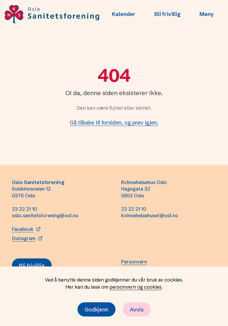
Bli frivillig (167, 14)
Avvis (137, 309)
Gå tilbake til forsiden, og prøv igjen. (114, 122)
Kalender (123, 14)
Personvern (134, 262)
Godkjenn (96, 309)
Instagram (24, 238)
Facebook (23, 229)
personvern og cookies (136, 287)
